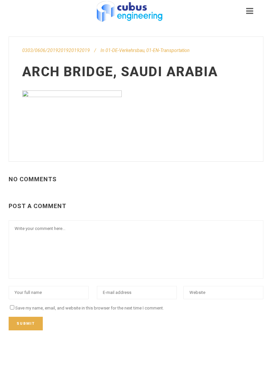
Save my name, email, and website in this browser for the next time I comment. (89, 308)
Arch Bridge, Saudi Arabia (120, 72)
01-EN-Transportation (168, 50)
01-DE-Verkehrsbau (124, 50)
